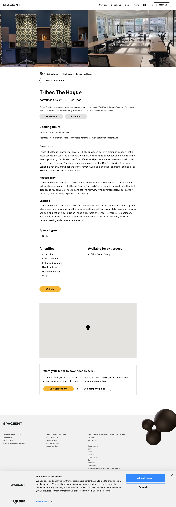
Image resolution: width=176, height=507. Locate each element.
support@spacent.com (56, 434)
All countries (8, 440)
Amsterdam (93, 446)
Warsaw (91, 454)
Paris (90, 451)
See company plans (94, 388)
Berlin (90, 449)
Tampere (91, 462)
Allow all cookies (145, 478)
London (91, 443)
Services (103, 4)
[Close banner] (172, 475)
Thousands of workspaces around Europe (106, 434)
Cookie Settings (52, 446)
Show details (42, 501)
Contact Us (161, 4)
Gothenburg (92, 465)
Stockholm (92, 440)
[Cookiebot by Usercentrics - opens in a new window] (18, 502)
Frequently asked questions (14, 443)
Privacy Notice (51, 440)
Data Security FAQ (53, 443)
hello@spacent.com (12, 434)
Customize (144, 487)
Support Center (52, 437)
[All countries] (41, 73)
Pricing (136, 4)
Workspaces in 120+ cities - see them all (104, 468)
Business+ (51, 116)
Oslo (90, 460)
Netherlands (52, 73)
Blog (127, 4)
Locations (116, 4)
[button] (88, 327)
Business (76, 116)
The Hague (67, 73)
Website (50, 289)
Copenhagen (93, 457)
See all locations (55, 80)
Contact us (7, 437)
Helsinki (91, 437)
